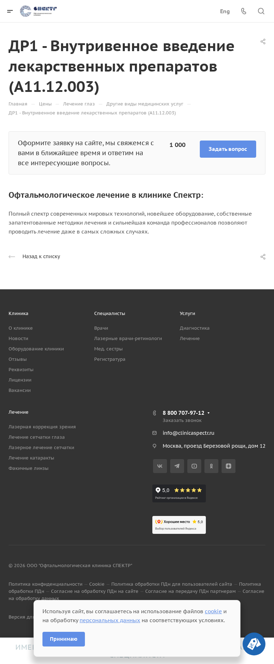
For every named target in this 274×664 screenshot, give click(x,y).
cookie (213, 611)
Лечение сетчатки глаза (37, 437)
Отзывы (18, 359)
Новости (18, 338)
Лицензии (20, 380)
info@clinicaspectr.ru (188, 433)
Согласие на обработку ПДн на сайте (94, 591)
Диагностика (195, 328)
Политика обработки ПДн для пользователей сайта (171, 584)
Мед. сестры (108, 349)
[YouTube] (194, 466)
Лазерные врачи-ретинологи (128, 338)
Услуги (187, 313)
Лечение (190, 338)
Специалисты (109, 313)
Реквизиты (21, 370)
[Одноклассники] (211, 466)
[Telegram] (177, 466)
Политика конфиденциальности (45, 584)
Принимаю (63, 639)
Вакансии (20, 390)
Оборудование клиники (36, 349)
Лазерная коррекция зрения (42, 427)
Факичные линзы (29, 468)
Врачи (101, 328)
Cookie (97, 584)
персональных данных (110, 620)
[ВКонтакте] (160, 466)
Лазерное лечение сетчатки (41, 447)
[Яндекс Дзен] (228, 466)
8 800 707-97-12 (183, 412)
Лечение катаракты (31, 458)
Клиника (19, 313)
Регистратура (110, 359)
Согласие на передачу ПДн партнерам (190, 591)
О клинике (21, 328)
